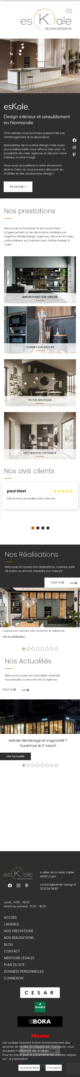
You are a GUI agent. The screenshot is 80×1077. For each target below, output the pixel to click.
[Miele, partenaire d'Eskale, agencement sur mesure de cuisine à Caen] (40, 1036)
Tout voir (57, 582)
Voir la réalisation (13, 637)
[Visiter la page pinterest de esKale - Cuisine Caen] (75, 154)
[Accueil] (46, 19)
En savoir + (18, 187)
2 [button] (37, 528)
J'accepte (54, 1068)
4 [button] (48, 528)
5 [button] (42, 649)
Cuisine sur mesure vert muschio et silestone (33, 631)
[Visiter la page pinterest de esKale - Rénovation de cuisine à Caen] (26, 885)
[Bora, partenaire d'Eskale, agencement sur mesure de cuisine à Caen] (40, 1021)
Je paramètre (29, 1068)
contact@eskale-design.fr (58, 884)
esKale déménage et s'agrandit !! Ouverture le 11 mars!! (38, 743)
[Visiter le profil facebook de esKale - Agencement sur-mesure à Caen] (75, 140)
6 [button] (47, 649)
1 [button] (32, 528)
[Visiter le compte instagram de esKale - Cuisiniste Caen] (75, 147)
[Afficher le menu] (68, 11)
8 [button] (56, 649)
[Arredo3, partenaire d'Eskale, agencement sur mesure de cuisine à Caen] (40, 1007)
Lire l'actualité (15, 756)
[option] (40, 497)
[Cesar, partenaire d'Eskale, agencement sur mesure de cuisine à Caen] (40, 992)
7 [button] (51, 649)
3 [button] (42, 528)
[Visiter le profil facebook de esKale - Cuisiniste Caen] (10, 885)
